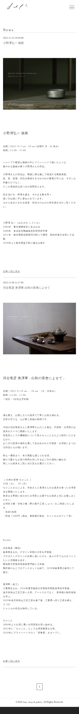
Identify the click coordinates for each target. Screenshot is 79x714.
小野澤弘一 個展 (13, 43)
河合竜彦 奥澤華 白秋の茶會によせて (26, 287)
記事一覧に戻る (11, 271)
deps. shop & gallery (32, 702)
